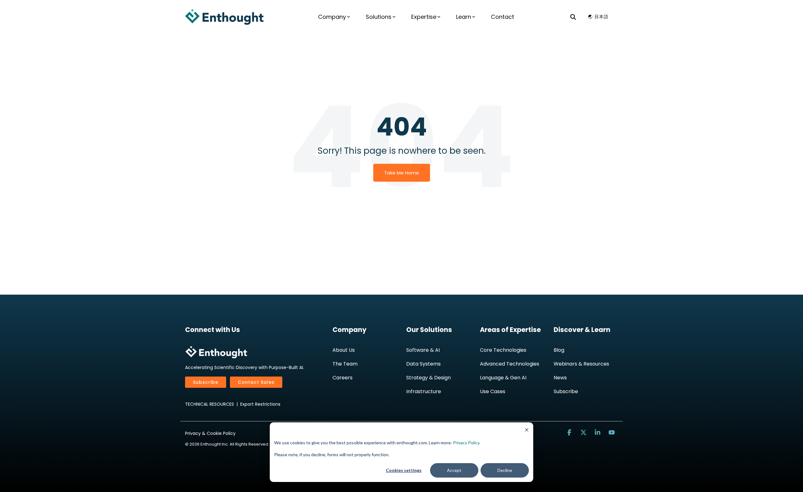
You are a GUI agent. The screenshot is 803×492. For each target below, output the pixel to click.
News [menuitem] (560, 377)
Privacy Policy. (466, 442)
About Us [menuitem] (343, 350)
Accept (454, 470)
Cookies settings (404, 470)
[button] (570, 432)
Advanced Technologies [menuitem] (509, 363)
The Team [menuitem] (345, 363)
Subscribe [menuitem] (566, 391)
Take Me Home (401, 172)
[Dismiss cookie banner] (526, 431)
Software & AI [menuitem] (423, 350)
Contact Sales (256, 382)
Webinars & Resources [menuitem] (581, 363)
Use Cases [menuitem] (492, 391)
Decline (504, 470)
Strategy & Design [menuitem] (428, 377)
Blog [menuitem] (559, 350)
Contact (502, 17)
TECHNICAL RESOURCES (209, 404)
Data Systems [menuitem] (423, 363)
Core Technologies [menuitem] (503, 350)
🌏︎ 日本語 (598, 16)
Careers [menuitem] (342, 377)
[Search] (573, 16)
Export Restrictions (260, 404)
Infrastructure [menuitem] (423, 391)
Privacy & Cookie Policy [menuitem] (210, 433)
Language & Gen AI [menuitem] (503, 377)
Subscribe (205, 382)
